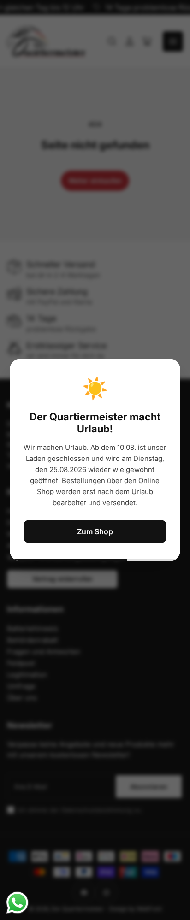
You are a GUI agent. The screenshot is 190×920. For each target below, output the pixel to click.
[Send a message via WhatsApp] (17, 902)
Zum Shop (95, 531)
